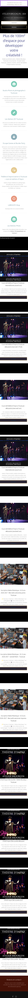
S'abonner (14, 23)
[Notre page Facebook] (12, 997)
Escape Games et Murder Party (14, 143)
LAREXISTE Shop (14, 205)
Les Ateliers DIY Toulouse (14, 119)
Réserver (14, 27)
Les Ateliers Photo (14, 226)
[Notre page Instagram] (16, 997)
